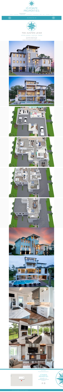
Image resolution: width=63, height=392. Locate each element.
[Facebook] (42, 383)
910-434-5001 (42, 378)
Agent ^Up (26, 390)
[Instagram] (44, 383)
